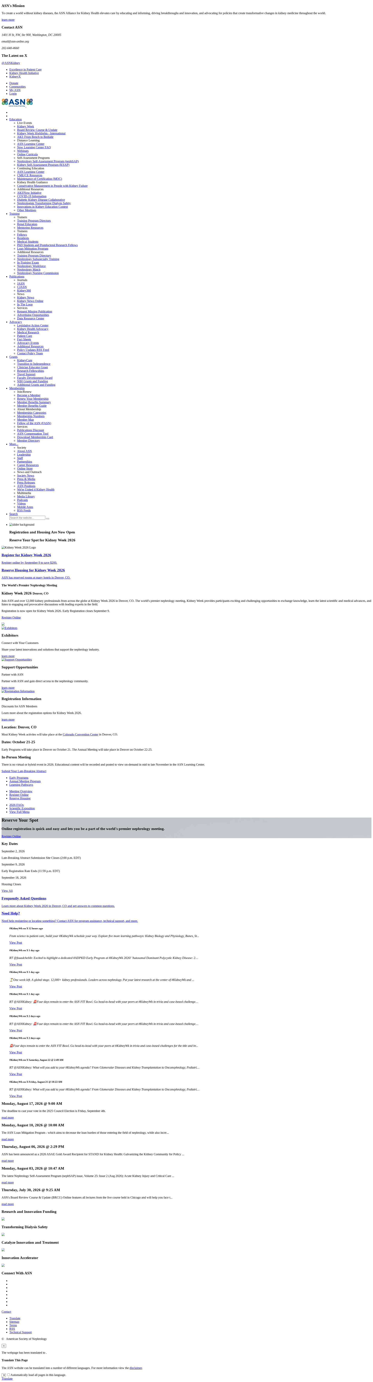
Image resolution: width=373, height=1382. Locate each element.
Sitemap (14, 1321)
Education (15, 119)
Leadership (24, 454)
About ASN (24, 451)
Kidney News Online (30, 301)
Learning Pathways (21, 784)
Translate (14, 1318)
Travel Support (26, 374)
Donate (13, 83)
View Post (15, 942)
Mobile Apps (25, 507)
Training (14, 213)
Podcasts (22, 500)
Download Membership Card (35, 437)
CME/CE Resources (29, 175)
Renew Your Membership (33, 398)
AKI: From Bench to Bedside (35, 136)
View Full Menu (19, 811)
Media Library (26, 496)
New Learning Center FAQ (34, 147)
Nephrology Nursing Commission (38, 273)
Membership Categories (31, 412)
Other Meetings (26, 210)
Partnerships (24, 461)
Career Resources (28, 465)
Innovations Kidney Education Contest (42, 206)
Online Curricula (27, 154)
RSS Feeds (24, 510)
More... (13, 444)
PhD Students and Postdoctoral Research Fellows (47, 245)
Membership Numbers (30, 416)
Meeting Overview (20, 791)
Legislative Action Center (32, 325)
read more (8, 1117)
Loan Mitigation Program (32, 248)
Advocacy (15, 322)
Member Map (25, 419)
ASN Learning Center (30, 143)
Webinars (23, 150)
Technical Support (20, 1332)
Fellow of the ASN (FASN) (34, 423)
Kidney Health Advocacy (32, 329)
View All (7, 890)
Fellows (22, 234)
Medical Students (27, 241)
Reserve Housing (20, 798)
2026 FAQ (16, 805)
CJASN (22, 287)
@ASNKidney (11, 63)
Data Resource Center (30, 318)
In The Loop (25, 304)
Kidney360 (24, 290)
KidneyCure (24, 360)
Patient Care (24, 335)
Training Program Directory (34, 255)
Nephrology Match (28, 269)
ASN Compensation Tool (32, 433)
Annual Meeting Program (25, 781)
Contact (6, 1311)
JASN (21, 283)
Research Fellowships (30, 370)
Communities (17, 86)
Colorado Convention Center (80, 734)
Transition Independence (33, 363)
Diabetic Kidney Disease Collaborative (41, 199)
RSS (12, 1328)
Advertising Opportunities (33, 315)
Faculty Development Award (34, 377)
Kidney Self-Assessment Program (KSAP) (43, 164)
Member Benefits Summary (34, 402)
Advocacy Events (28, 342)
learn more (8, 19)
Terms (13, 1325)
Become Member (28, 395)
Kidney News (25, 297)
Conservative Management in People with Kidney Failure (52, 185)
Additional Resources (30, 346)
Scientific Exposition (22, 808)
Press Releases (26, 482)
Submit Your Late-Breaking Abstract (24, 771)
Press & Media (26, 479)
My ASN (15, 90)
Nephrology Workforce (31, 266)
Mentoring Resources (30, 227)
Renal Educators (27, 224)
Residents (23, 238)
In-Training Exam (28, 262)
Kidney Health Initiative (24, 73)
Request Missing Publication (34, 311)
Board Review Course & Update (37, 130)
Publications (16, 276)
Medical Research (28, 332)
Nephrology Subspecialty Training (38, 259)
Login (13, 93)
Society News (25, 475)
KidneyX (15, 76)
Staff (20, 458)
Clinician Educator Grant (32, 367)
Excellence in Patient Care (25, 69)
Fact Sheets (24, 339)
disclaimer (136, 1368)
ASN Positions (26, 486)
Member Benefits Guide (32, 405)
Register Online (11, 617)
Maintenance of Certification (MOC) (39, 178)
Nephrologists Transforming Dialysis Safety (44, 203)
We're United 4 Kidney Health (35, 489)
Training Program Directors (34, 220)
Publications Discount (30, 430)
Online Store (25, 468)
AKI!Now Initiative (29, 192)
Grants (13, 356)
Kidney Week (25, 126)
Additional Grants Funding (36, 384)
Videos (21, 503)
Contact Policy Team (30, 353)
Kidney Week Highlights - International (41, 133)
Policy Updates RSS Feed (33, 349)
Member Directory (28, 440)
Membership (17, 388)
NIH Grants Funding (32, 381)
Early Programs (18, 777)
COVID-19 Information (31, 196)
